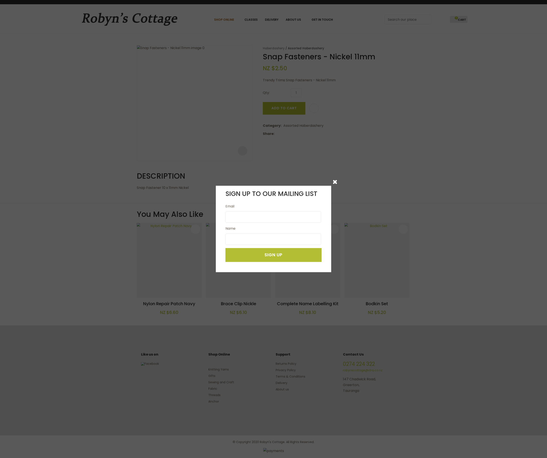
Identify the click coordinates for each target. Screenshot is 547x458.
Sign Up (273, 255)
